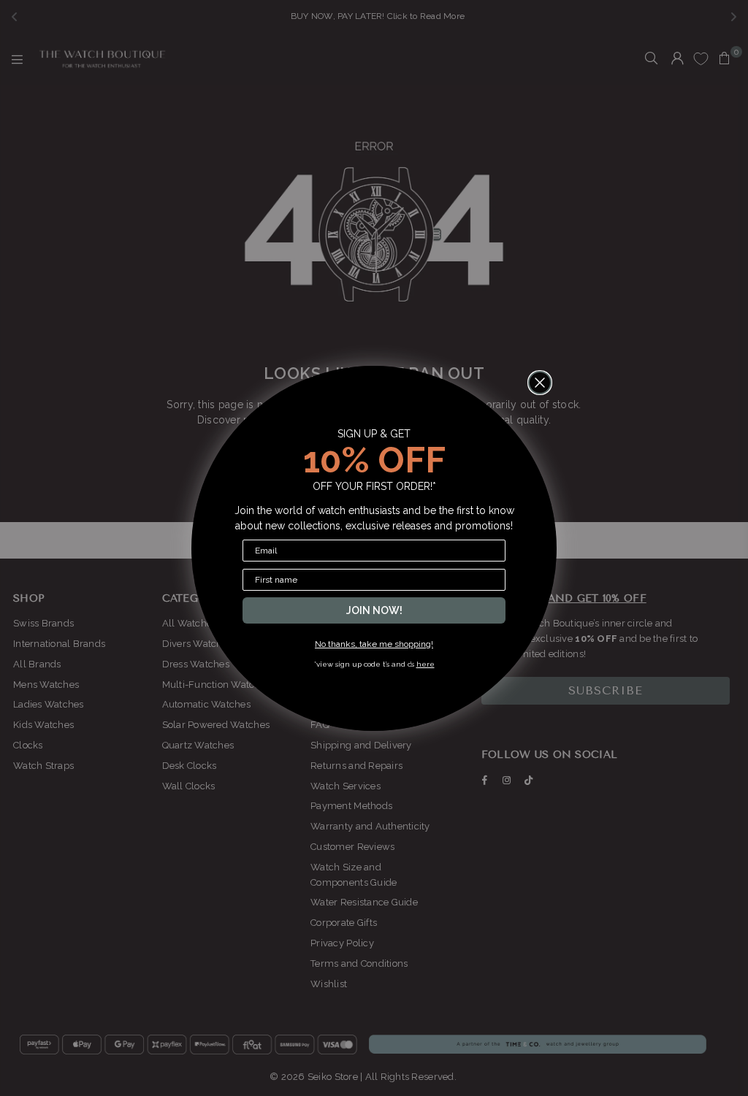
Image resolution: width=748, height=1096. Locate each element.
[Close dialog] (540, 383)
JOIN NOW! (374, 610)
